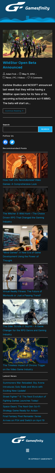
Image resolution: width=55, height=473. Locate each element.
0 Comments (36, 77)
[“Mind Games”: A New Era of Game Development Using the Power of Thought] (25, 237)
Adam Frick (11, 74)
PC (14, 77)
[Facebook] (5, 142)
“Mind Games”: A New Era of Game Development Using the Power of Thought (22, 256)
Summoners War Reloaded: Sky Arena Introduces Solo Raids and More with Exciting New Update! (23, 386)
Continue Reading (15, 110)
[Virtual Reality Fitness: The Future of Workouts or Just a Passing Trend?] (25, 276)
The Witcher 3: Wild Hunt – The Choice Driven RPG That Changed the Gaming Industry (24, 217)
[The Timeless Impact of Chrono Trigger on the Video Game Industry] (25, 350)
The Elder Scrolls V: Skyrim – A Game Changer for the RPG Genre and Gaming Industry (24, 330)
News (8, 77)
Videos (21, 77)
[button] (27, 18)
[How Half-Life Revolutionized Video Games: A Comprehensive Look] (25, 165)
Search (6, 125)
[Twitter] (12, 142)
